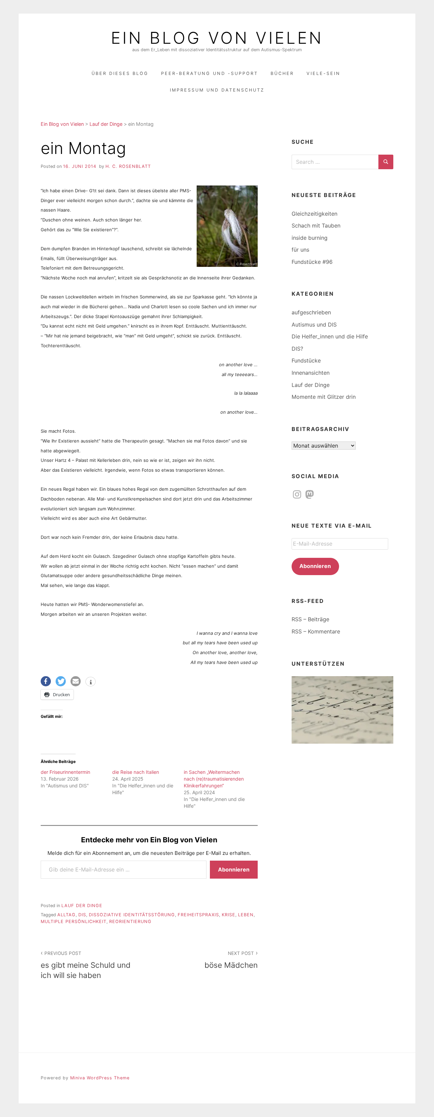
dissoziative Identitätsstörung (132, 914)
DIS (82, 914)
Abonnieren (234, 869)
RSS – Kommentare (316, 631)
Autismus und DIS (314, 324)
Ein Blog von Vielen (217, 38)
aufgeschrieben (311, 312)
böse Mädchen (231, 960)
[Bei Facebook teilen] (46, 681)
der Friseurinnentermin (65, 772)
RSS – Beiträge (310, 619)
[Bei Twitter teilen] (61, 681)
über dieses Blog (120, 73)
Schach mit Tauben (316, 225)
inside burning (310, 237)
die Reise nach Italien (135, 772)
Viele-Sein (323, 73)
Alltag (66, 914)
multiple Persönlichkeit (73, 921)
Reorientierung (130, 921)
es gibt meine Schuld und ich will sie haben (86, 965)
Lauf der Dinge (81, 905)
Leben (246, 914)
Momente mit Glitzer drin (324, 396)
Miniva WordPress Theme (100, 1077)
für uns (300, 249)
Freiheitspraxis (198, 914)
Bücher (282, 73)
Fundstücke (306, 360)
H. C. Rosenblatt (128, 166)
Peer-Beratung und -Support (209, 73)
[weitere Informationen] (90, 682)
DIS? (297, 348)
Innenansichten (311, 372)
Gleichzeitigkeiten (314, 213)
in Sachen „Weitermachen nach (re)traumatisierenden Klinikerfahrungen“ (214, 778)
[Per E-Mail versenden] (76, 681)
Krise (228, 914)
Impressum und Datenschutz (217, 90)
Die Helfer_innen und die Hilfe (330, 336)
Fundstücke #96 (312, 261)
